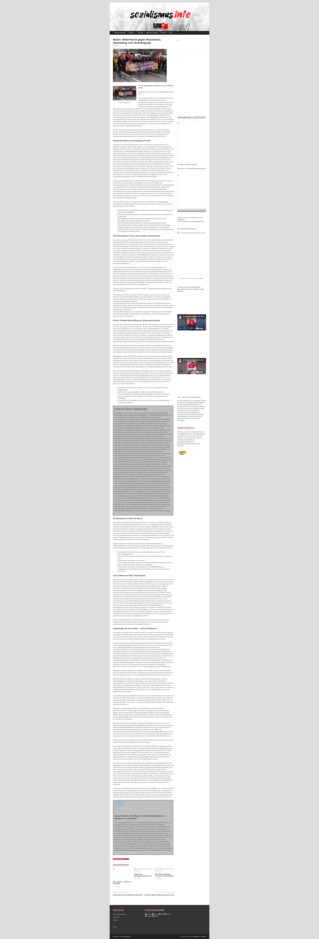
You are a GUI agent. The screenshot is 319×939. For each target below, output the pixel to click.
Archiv (115, 927)
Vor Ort (140, 32)
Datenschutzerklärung (119, 914)
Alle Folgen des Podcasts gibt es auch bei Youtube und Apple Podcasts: (190, 401)
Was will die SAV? (120, 32)
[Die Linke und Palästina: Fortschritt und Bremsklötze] (164, 870)
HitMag (204, 936)
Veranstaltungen (152, 32)
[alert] (191, 345)
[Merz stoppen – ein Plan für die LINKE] (122, 874)
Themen (131, 32)
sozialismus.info (127, 936)
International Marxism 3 (197, 333)
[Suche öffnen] (205, 33)
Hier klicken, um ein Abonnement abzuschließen (191, 280)
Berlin (127, 859)
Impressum (116, 917)
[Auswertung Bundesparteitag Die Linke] (143, 870)
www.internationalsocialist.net (196, 620)
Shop (170, 32)
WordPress (196, 936)
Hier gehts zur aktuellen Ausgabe (187, 276)
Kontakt (163, 32)
